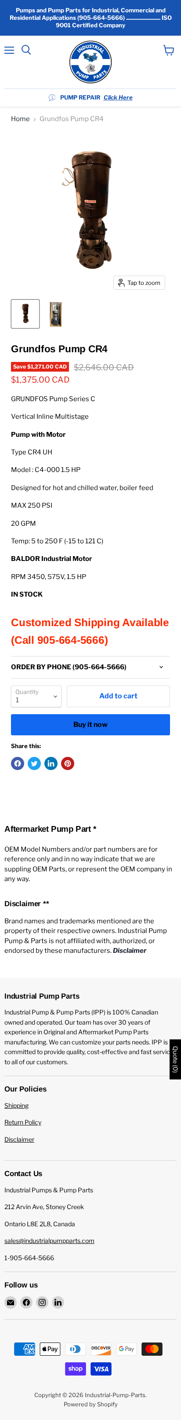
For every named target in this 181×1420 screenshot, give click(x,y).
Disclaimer (19, 1139)
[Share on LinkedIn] (51, 763)
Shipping (16, 1105)
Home (20, 119)
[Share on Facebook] (17, 763)
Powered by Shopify (91, 1404)
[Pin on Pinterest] (67, 763)
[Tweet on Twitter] (34, 763)
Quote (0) (175, 1059)
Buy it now (90, 724)
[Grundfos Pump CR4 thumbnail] (25, 314)
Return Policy (22, 1122)
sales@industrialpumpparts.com (49, 1240)
